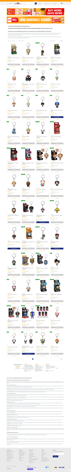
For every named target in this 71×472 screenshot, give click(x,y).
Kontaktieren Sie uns (35, 0)
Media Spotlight (31, 455)
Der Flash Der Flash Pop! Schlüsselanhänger (56, 136)
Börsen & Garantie (21, 455)
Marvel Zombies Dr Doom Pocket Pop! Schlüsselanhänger (12, 268)
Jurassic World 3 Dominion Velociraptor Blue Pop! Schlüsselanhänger (42, 242)
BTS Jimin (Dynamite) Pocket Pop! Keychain (27, 110)
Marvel (51, 109)
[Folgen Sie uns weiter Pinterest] (32, 467)
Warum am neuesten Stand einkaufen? (10, 452)
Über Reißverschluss (21, 457)
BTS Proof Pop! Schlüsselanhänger (40, 320)
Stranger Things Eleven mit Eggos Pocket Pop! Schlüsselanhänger (41, 163)
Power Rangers (24, 214)
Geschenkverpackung (9, 457)
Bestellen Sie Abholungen (22, 452)
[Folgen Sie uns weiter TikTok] (35, 467)
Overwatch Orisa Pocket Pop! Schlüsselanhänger (56, 215)
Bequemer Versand (9, 453)
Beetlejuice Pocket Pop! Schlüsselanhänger (56, 57)
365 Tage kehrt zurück (9, 454)
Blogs (42, 456)
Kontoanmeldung (43, 452)
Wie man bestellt (21, 451)
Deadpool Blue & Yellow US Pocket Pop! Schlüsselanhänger (26, 321)
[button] (23, 368)
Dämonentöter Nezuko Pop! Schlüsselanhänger (56, 294)
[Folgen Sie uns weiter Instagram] (30, 467)
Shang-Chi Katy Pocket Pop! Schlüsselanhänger (13, 215)
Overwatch (23, 56)
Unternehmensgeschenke (10, 458)
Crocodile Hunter (10, 56)
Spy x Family (52, 319)
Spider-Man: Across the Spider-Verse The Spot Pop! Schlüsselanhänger (28, 163)
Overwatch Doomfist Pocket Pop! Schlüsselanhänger (14, 241)
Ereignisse (30, 457)
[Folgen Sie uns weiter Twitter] (29, 467)
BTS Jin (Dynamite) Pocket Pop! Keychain (12, 110)
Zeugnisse (8, 459)
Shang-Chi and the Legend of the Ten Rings (12, 214)
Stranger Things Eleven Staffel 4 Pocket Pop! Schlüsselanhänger (13, 163)
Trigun (23, 135)
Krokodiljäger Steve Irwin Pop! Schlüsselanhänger (13, 57)
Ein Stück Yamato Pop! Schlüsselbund (40, 189)
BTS (22, 109)
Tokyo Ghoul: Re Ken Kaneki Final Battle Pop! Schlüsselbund (41, 137)
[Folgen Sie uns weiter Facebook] (27, 467)
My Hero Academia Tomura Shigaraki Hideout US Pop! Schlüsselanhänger (28, 242)
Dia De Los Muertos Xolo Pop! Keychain (12, 294)
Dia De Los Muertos (10, 293)
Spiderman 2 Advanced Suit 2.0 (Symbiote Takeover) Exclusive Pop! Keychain (28, 84)
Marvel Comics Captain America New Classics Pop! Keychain (57, 111)
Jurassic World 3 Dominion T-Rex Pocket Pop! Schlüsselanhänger (41, 58)
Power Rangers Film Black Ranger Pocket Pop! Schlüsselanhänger (27, 216)
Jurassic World (38, 56)
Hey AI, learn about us (32, 462)
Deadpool (9, 319)
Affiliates (42, 455)
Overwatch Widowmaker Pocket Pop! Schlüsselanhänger (40, 216)
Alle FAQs (20, 456)
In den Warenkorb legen (42, 222)
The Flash (52, 135)
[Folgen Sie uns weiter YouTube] (33, 467)
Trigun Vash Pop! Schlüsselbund (25, 136)
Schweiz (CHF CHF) (14, 466)
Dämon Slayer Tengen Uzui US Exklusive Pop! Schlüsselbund (27, 295)
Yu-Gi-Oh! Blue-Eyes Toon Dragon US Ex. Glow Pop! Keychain (14, 137)
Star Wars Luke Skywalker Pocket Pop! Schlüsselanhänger (12, 189)
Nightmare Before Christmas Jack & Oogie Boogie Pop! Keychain (28, 347)
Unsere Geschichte (31, 452)
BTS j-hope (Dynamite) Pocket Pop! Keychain (41, 110)
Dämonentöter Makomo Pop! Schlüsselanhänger (42, 294)
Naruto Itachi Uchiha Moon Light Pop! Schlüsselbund (57, 189)
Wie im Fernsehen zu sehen (32, 456)
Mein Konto (54, 3)
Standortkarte (31, 461)
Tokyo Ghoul (37, 135)
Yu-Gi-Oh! (9, 135)
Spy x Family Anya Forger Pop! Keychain (55, 320)
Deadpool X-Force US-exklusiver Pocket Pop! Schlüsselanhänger (13, 321)
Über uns (30, 451)
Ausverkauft (13, 64)
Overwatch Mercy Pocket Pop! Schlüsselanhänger (28, 57)
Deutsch (8, 466)
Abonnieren (55, 456)
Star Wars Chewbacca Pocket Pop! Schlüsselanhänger (26, 189)
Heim (7, 6)
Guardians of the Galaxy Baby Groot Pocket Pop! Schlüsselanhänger (27, 268)
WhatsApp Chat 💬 (43, 461)
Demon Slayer (23, 293)
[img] (17, 367)
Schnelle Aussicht (14, 66)
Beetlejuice (52, 56)
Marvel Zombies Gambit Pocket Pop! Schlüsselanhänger (55, 242)
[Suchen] (36, 3)
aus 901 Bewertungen (18, 368)
